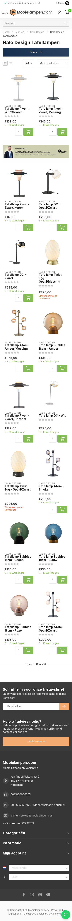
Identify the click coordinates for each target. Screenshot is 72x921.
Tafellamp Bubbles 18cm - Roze (18, 628)
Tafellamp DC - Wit (52, 415)
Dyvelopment (56, 913)
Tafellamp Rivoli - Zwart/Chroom (17, 417)
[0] (67, 12)
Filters (34, 52)
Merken (20, 31)
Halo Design (37, 31)
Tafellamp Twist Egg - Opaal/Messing (50, 278)
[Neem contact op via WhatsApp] (65, 914)
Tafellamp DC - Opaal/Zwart (49, 206)
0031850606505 (21, 794)
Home (6, 31)
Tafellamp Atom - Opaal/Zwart (51, 628)
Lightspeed (14, 913)
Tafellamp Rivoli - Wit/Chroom (17, 110)
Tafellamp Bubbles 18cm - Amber (52, 347)
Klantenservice (36, 741)
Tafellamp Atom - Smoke (51, 488)
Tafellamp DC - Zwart (15, 276)
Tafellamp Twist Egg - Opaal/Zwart (18, 488)
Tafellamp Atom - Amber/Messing (17, 347)
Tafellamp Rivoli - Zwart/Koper (17, 206)
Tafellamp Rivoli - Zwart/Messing (51, 110)
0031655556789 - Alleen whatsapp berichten (38, 804)
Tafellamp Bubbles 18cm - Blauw (52, 558)
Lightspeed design (34, 913)
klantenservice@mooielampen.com (32, 815)
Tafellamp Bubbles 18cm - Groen (18, 558)
